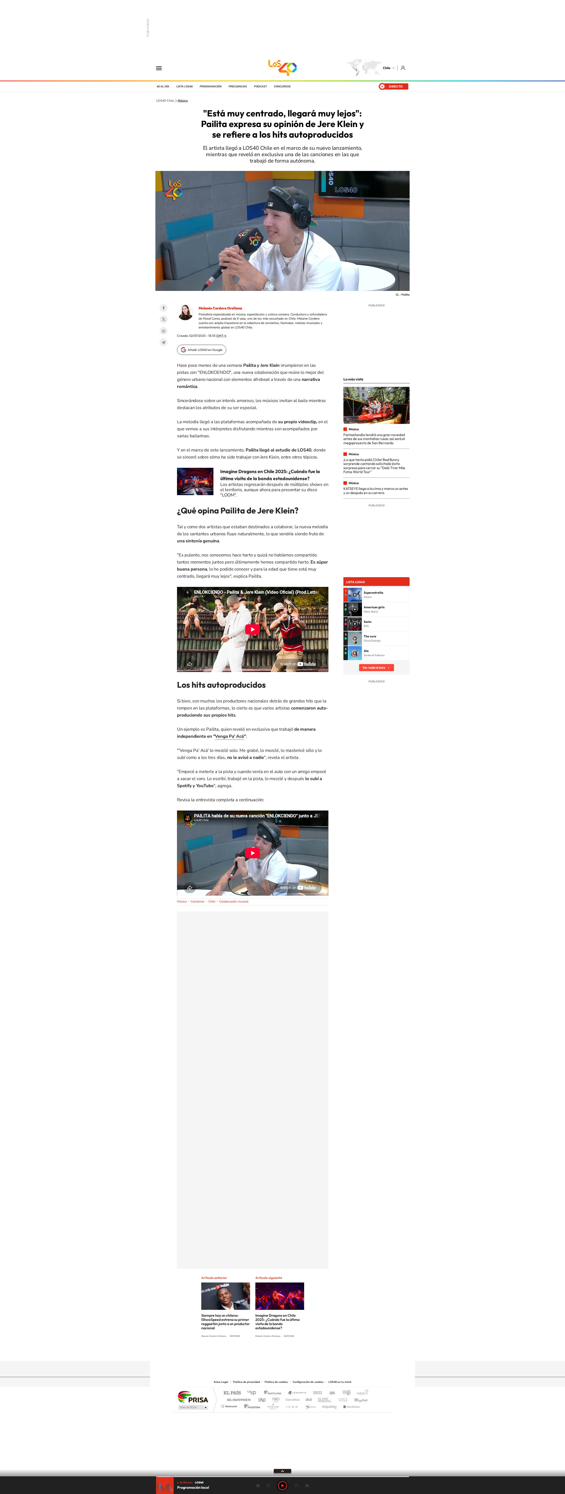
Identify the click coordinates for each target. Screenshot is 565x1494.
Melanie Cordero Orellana (220, 308)
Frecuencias (238, 86)
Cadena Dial (308, 1398)
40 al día (163, 86)
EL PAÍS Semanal (325, 1398)
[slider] (282, 1476)
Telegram (164, 342)
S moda (310, 1405)
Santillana (274, 1393)
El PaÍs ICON (292, 1405)
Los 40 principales (253, 1393)
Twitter (164, 319)
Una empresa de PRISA (193, 1396)
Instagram (264, 1352)
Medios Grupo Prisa (193, 1407)
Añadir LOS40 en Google (205, 350)
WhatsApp (164, 331)
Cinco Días (292, 1398)
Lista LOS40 (184, 86)
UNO (262, 1398)
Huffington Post (237, 1398)
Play (282, 1485)
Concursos (282, 86)
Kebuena (357, 1398)
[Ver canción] (355, 595)
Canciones (197, 901)
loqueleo (330, 1405)
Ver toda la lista (374, 668)
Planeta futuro (341, 1398)
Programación (211, 86)
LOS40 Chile (282, 68)
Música (183, 101)
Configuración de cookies (308, 1382)
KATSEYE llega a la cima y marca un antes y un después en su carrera (375, 490)
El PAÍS (232, 1393)
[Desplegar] (282, 1471)
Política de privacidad (246, 1382)
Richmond (229, 1405)
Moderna (251, 1405)
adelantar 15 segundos (296, 1485)
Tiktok (256, 1352)
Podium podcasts (273, 1405)
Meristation (351, 1405)
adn (345, 1393)
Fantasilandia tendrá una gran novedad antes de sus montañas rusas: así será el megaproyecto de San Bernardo (374, 438)
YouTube (273, 1352)
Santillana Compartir (297, 1393)
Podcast (260, 86)
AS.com (330, 1393)
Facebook (164, 308)
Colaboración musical (233, 901)
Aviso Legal (221, 1382)
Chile (386, 68)
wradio (275, 1398)
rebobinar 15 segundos (268, 1485)
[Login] (403, 68)
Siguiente (307, 1485)
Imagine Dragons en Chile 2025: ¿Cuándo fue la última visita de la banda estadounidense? (277, 1321)
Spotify (300, 1352)
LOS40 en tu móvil (339, 1382)
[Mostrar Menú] (162, 68)
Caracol (361, 1393)
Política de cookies (276, 1382)
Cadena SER (316, 1393)
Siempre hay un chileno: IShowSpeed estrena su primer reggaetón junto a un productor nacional (225, 1321)
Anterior (257, 1485)
